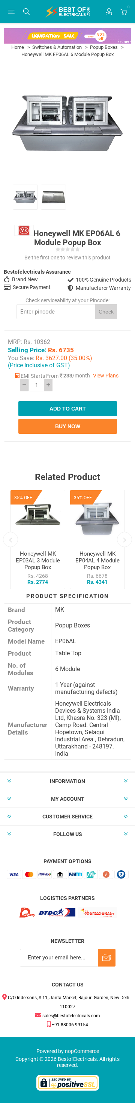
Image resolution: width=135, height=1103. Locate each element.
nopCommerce (82, 1051)
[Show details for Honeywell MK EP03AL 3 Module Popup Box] (37, 517)
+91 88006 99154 (69, 1024)
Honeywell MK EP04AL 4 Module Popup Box (97, 560)
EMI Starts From (40, 376)
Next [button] (124, 539)
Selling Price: (27, 350)
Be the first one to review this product (67, 258)
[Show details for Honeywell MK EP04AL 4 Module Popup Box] (97, 517)
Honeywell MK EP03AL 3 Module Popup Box (38, 560)
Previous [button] (10, 539)
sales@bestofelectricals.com (70, 1015)
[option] (25, 197)
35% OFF (23, 497)
